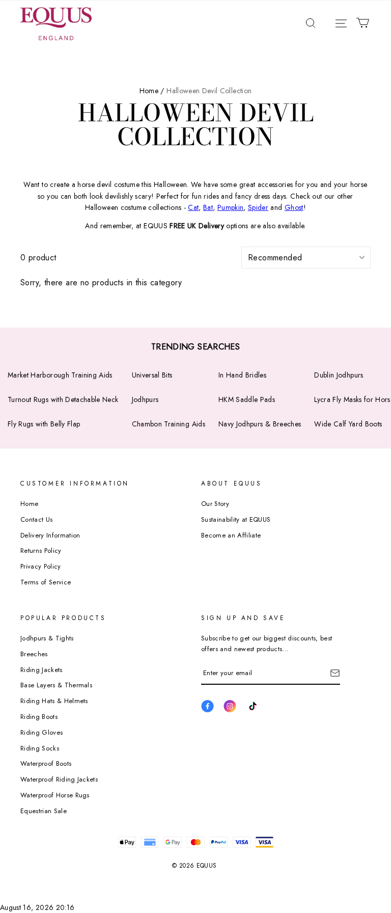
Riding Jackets (41, 670)
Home (29, 503)
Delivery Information (50, 535)
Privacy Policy (40, 566)
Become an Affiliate (231, 535)
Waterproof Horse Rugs (55, 795)
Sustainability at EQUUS (235, 519)
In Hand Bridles (242, 375)
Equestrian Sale (43, 811)
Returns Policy (41, 550)
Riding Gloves (41, 732)
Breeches (34, 654)
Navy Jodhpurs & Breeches (259, 424)
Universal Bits (152, 375)
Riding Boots (39, 716)
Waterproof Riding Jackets (59, 779)
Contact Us (36, 519)
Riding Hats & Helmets (54, 701)
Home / (151, 91)
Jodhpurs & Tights (47, 638)
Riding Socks (39, 748)
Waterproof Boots (45, 763)
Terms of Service (45, 582)
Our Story (215, 503)
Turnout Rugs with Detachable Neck (63, 399)
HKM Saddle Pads (246, 399)
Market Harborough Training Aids (60, 375)
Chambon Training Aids (168, 424)
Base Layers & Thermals (56, 685)
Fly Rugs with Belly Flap (44, 424)
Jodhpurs (145, 399)
